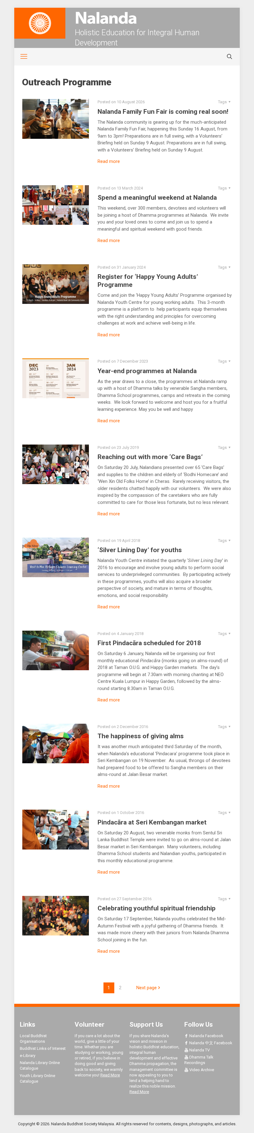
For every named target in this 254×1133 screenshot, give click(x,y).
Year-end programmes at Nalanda (147, 371)
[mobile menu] (20, 56)
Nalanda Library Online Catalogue (40, 1065)
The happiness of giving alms (141, 736)
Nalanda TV (199, 1050)
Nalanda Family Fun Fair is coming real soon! (163, 111)
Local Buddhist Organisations (33, 1038)
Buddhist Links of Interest (43, 1048)
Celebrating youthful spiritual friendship (157, 908)
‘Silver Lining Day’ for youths (140, 550)
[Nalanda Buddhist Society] (127, 18)
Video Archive (201, 1069)
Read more (109, 161)
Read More (110, 1075)
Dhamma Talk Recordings (198, 1060)
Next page (146, 987)
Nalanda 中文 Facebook (210, 1043)
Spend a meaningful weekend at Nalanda (157, 197)
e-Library (27, 1055)
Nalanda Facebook (205, 1035)
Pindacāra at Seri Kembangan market (152, 822)
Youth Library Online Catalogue (37, 1078)
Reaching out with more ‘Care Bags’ (150, 457)
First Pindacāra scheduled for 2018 (149, 643)
